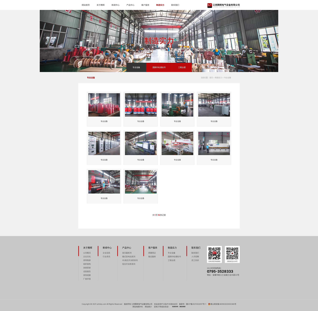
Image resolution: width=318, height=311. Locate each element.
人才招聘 (195, 256)
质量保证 (152, 253)
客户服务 (145, 5)
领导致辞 (87, 260)
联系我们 (175, 5)
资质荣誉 (87, 268)
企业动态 (106, 253)
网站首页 (86, 5)
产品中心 (130, 5)
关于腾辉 (101, 5)
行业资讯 (106, 256)
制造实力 (160, 5)
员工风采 (195, 260)
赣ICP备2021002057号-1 (196, 304)
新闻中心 (115, 5)
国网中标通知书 (159, 67)
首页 (211, 77)
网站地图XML (138, 307)
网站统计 (148, 307)
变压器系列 (127, 253)
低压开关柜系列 (128, 264)
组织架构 (87, 264)
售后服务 (152, 256)
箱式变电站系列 (128, 256)
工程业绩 (182, 67)
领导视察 (87, 275)
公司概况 (87, 253)
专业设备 (136, 67)
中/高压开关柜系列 (130, 260)
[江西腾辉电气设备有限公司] (223, 5)
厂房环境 (87, 279)
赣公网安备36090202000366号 (223, 304)
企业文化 (87, 256)
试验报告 (87, 271)
